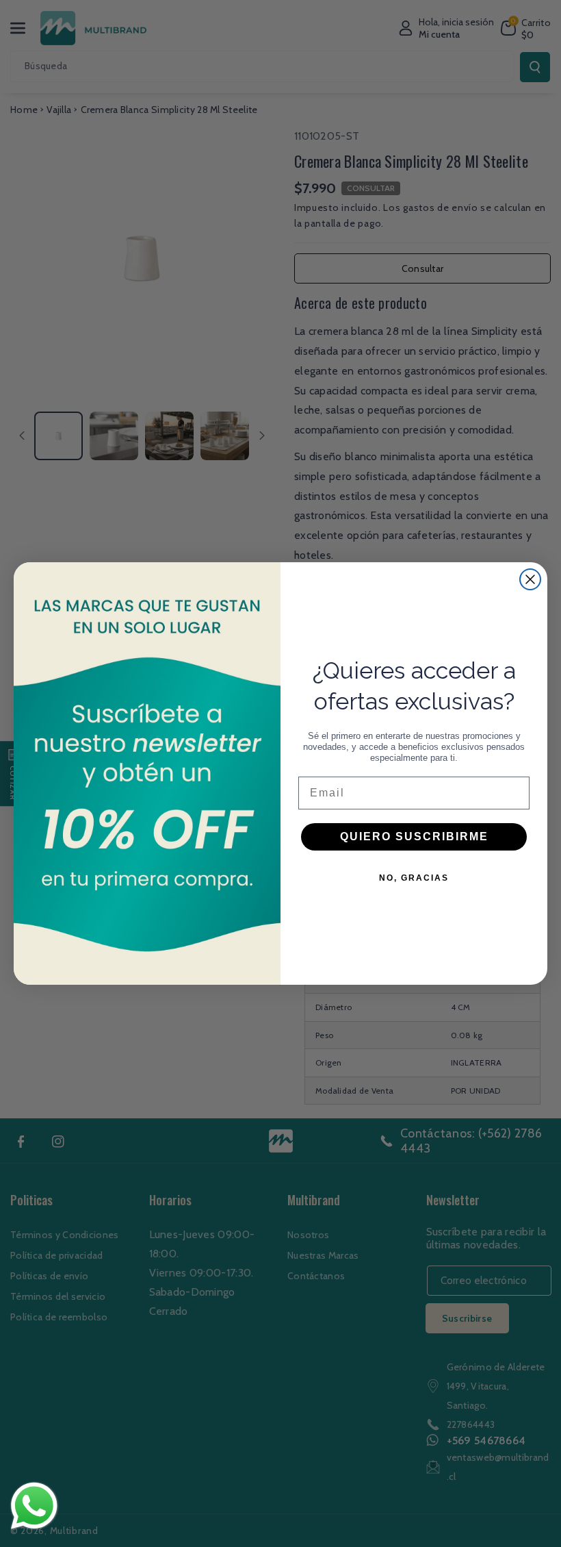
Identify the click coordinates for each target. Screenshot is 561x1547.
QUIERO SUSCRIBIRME (414, 836)
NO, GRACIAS (414, 878)
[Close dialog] (530, 579)
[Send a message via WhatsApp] (34, 1506)
